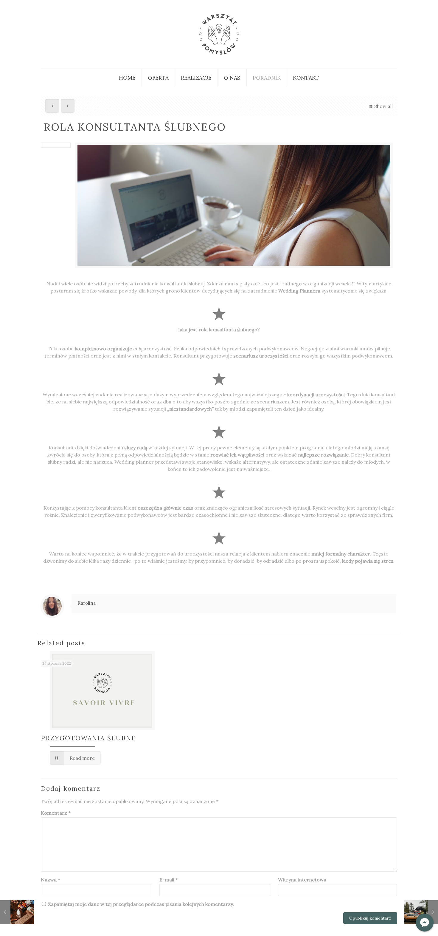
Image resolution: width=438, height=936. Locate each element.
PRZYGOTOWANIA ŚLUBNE (88, 738)
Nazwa (50, 880)
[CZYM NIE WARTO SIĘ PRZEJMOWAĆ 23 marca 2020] (421, 912)
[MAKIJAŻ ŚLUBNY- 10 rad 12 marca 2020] (17, 912)
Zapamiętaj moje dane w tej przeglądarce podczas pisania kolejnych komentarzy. (141, 904)
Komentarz (56, 813)
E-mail (168, 880)
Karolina (86, 603)
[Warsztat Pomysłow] (219, 34)
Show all (383, 106)
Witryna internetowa (302, 880)
